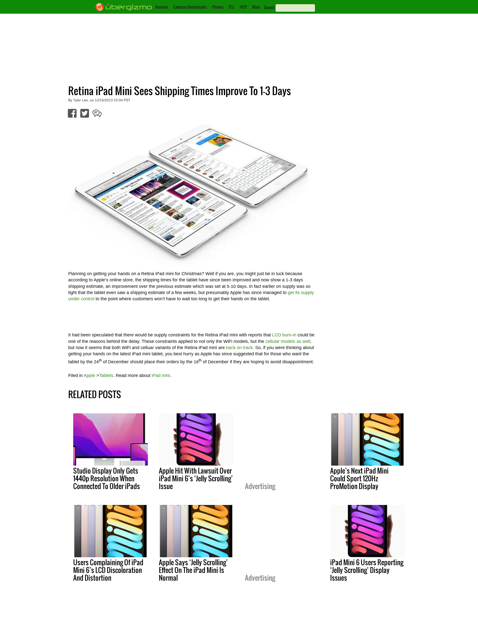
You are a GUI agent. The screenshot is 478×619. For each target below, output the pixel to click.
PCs (232, 7)
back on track (239, 347)
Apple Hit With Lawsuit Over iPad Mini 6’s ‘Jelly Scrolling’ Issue (196, 478)
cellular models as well (287, 341)
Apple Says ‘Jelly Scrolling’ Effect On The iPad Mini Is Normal (193, 570)
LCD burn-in (284, 334)
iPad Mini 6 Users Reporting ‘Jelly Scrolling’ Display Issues (366, 570)
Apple (89, 375)
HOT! (243, 7)
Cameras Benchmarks (190, 7)
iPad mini (161, 375)
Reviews (161, 7)
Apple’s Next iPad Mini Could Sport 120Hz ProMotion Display (359, 478)
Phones (217, 7)
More (256, 7)
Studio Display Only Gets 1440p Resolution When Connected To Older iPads (106, 478)
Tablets (106, 375)
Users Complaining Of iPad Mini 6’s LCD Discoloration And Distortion (108, 570)
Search (269, 7)
